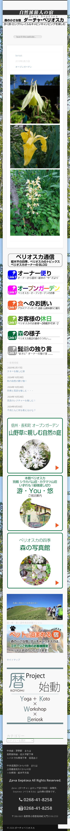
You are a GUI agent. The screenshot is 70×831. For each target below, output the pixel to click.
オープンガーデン (23, 66)
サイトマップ (13, 659)
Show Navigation (54, 30)
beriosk (18, 55)
